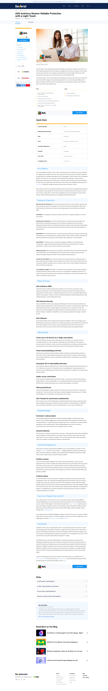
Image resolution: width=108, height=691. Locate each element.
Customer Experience (22, 57)
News (64, 6)
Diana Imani (32, 18)
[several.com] (20, 6)
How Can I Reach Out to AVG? (23, 60)
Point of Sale (72, 680)
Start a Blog (86, 677)
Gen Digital (39, 184)
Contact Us (58, 680)
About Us (58, 675)
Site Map (85, 675)
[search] (82, 5)
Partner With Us (60, 677)
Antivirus (21, 10)
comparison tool (62, 558)
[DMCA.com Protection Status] (36, 677)
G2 (61, 450)
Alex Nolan (22, 18)
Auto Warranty (72, 675)
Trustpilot (44, 450)
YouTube (65, 518)
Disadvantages (21, 55)
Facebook (51, 518)
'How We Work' (70, 1)
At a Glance (20, 47)
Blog (70, 6)
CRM (70, 682)
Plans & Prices (21, 51)
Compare (31, 22)
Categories (76, 6)
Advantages (20, 53)
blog (65, 560)
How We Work (59, 682)
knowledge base (48, 510)
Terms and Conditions (61, 684)
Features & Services (22, 49)
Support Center (73, 504)
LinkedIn (58, 518)
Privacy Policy (59, 679)
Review (18, 22)
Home (16, 10)
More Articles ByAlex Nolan (46, 616)
